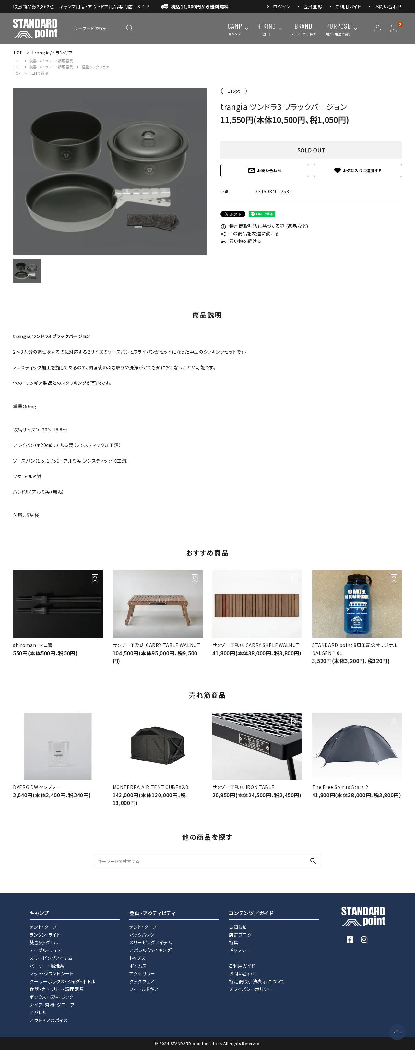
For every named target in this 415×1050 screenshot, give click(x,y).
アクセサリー (142, 973)
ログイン (281, 6)
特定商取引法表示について (257, 981)
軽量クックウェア (95, 66)
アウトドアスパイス (49, 1020)
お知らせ (238, 927)
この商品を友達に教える (249, 233)
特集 (233, 942)
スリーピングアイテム (51, 958)
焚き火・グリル (44, 942)
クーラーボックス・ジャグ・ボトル (62, 981)
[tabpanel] (110, 171)
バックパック (141, 934)
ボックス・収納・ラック (52, 997)
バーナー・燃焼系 (47, 965)
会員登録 (313, 6)
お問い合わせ (388, 6)
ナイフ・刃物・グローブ (52, 1004)
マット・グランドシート (52, 973)
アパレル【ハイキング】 (151, 950)
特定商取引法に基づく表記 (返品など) (264, 226)
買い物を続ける (241, 241)
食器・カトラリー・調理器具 (51, 60)
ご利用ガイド (349, 6)
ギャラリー (239, 950)
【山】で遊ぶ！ (39, 73)
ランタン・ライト (45, 934)
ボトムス (138, 965)
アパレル (38, 1012)
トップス (137, 958)
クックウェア (142, 981)
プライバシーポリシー (251, 989)
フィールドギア (144, 989)
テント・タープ (43, 927)
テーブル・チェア (46, 950)
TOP (17, 60)
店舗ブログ (240, 934)
